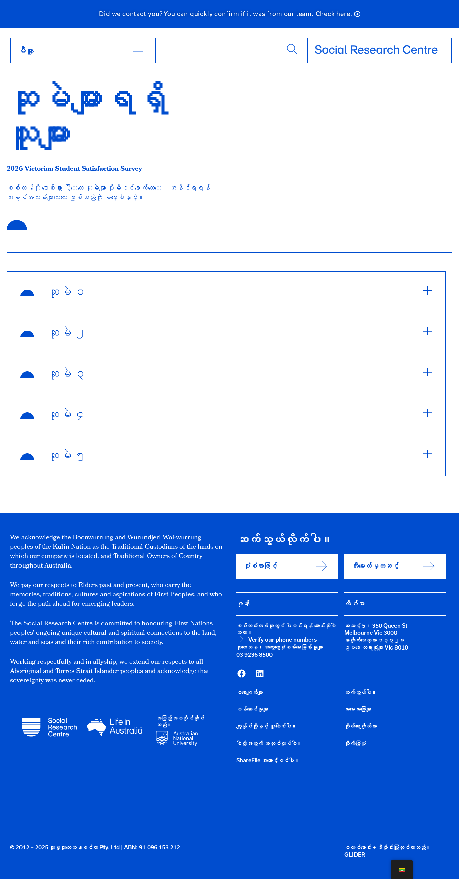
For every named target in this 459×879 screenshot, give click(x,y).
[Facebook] (241, 673)
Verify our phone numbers (282, 640)
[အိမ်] (376, 50)
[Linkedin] (259, 673)
